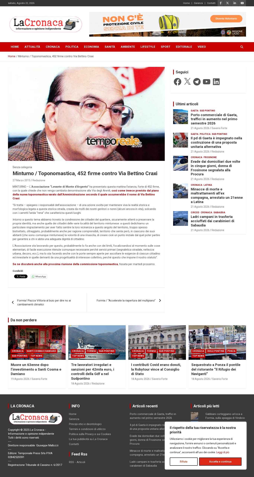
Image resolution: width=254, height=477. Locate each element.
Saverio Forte (219, 128)
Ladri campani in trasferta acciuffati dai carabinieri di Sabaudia (212, 221)
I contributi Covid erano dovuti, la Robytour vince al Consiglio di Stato (156, 369)
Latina (208, 185)
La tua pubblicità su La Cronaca (88, 439)
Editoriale (184, 46)
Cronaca (53, 46)
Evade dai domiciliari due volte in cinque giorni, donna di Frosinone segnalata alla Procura (215, 167)
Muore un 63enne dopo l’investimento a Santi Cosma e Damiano (36, 369)
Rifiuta (183, 461)
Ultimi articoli (187, 104)
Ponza (231, 351)
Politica (71, 46)
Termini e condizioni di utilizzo (87, 429)
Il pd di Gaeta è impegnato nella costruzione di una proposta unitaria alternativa (216, 142)
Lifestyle (148, 46)
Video (202, 46)
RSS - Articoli (77, 462)
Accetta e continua (220, 461)
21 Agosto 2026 (200, 128)
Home (186, 3)
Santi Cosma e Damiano (41, 351)
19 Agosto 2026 (20, 378)
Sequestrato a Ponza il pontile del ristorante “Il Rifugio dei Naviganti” (215, 369)
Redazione (39, 180)
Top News (36, 356)
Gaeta (194, 110)
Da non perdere (24, 320)
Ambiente (128, 46)
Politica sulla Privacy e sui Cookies (90, 434)
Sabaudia (219, 212)
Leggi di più (222, 452)
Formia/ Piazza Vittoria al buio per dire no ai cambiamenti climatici (44, 302)
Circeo (195, 212)
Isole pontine (215, 351)
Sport (165, 46)
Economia (91, 46)
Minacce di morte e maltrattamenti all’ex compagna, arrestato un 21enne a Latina (217, 195)
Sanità (110, 46)
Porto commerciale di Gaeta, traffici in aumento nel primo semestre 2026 (214, 119)
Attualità (32, 46)
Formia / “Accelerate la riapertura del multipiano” (126, 300)
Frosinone (210, 157)
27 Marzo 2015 (21, 180)
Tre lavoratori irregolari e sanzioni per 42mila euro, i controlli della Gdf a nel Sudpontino (92, 372)
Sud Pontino (207, 110)
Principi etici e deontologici (85, 424)
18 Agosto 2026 (80, 383)
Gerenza (198, 3)
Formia (91, 351)
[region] (206, 446)
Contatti (211, 3)
